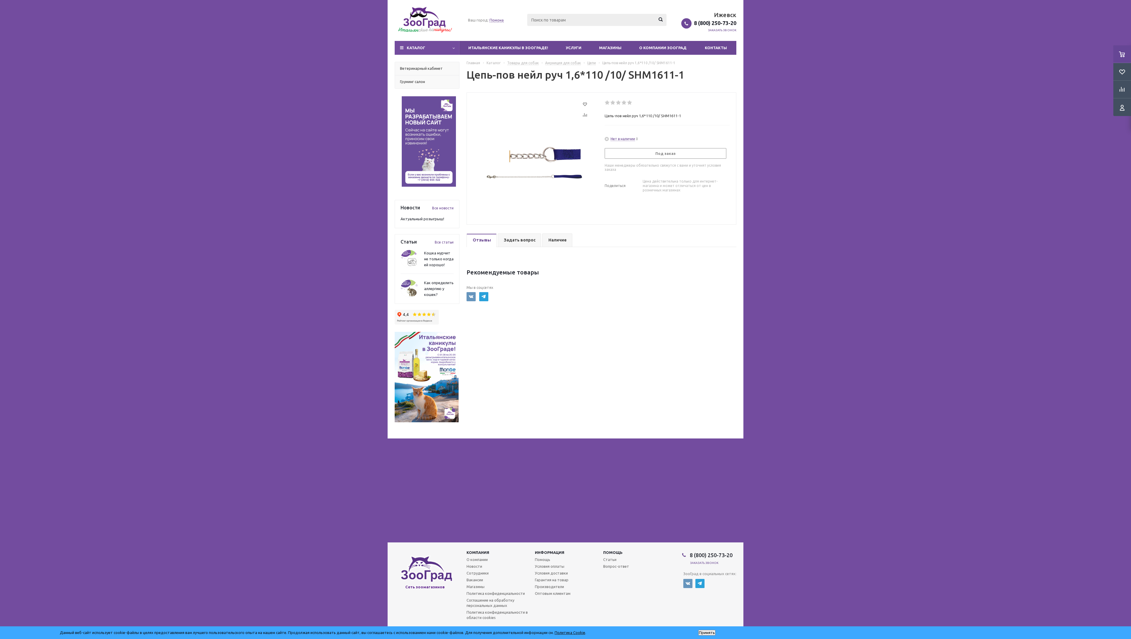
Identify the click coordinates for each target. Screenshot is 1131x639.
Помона (497, 20)
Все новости (443, 208)
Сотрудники (478, 573)
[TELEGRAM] (483, 296)
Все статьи (444, 242)
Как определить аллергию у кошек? (439, 289)
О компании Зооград (663, 48)
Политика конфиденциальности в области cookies (497, 615)
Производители (549, 587)
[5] (630, 102)
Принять (707, 632)
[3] (618, 102)
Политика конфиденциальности (496, 593)
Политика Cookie (570, 632)
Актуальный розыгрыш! (422, 219)
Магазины (610, 48)
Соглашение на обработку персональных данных (490, 602)
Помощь (613, 552)
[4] (624, 102)
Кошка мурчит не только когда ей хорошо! (439, 259)
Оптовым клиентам (553, 593)
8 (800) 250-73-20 (715, 23)
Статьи (609, 559)
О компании (477, 559)
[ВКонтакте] (471, 296)
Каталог (416, 48)
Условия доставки (551, 573)
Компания (478, 552)
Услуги (573, 48)
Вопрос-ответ (616, 566)
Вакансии (475, 580)
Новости (474, 566)
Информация (549, 552)
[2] (613, 102)
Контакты (716, 48)
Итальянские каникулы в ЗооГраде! (508, 48)
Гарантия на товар (551, 580)
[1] (607, 102)
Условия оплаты (549, 566)
